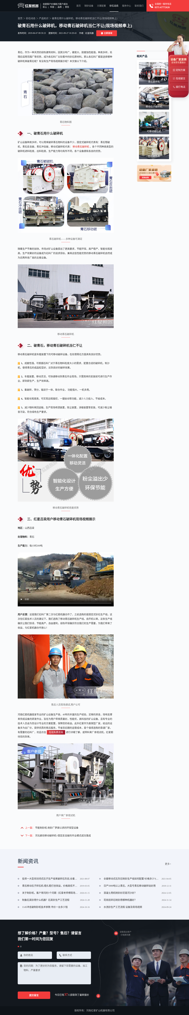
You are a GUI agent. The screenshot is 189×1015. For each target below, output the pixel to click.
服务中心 (126, 6)
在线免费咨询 (56, 732)
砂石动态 (114, 6)
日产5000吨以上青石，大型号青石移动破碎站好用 (130, 886)
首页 (78, 6)
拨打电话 (180, 87)
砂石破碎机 (154, 156)
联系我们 (139, 6)
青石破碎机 (154, 81)
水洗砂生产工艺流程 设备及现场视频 (123, 907)
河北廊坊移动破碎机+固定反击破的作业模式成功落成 (63, 835)
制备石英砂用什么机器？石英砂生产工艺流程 (45, 900)
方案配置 (101, 6)
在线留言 (180, 78)
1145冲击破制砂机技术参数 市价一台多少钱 (45, 907)
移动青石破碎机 (81, 146)
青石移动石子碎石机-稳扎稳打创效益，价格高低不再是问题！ (50, 886)
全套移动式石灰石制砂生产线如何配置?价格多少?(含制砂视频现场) (131, 878)
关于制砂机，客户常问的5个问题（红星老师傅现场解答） (50, 893)
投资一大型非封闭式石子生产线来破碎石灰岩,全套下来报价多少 (50, 878)
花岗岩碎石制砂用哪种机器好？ (120, 900)
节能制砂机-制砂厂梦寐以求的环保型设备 (56, 827)
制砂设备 (88, 6)
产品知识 (43, 18)
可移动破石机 (154, 131)
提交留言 (34, 995)
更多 (168, 864)
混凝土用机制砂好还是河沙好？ (120, 893)
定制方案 (180, 70)
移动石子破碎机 (154, 106)
